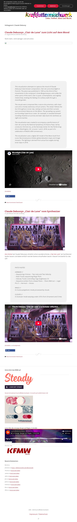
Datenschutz (43, 514)
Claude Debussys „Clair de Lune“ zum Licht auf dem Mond (37, 32)
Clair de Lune (55, 254)
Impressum (33, 514)
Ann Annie (8, 254)
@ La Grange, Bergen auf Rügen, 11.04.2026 (26, 444)
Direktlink (8, 191)
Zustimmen (40, 6)
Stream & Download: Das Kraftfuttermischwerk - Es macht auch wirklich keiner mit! (26, 393)
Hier (11, 445)
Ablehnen (53, 6)
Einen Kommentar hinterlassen (14, 202)
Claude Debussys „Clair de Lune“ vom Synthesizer (32, 211)
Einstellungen (11, 7)
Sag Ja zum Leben (15, 470)
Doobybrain (16, 345)
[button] (10, 196)
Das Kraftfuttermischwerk (10, 444)
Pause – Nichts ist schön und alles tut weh (22, 468)
